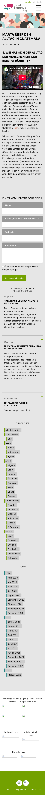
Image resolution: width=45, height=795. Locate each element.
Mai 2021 (12, 639)
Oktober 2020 (14, 604)
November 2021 (15, 661)
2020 (7, 573)
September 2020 (16, 600)
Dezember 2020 (15, 613)
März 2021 (13, 630)
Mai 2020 (12, 582)
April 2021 (12, 635)
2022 (7, 670)
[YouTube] (26, 783)
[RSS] (19, 783)
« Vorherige (16, 288)
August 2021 (14, 653)
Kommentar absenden (14, 278)
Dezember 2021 (15, 666)
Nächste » (29, 288)
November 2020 (16, 608)
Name (7, 205)
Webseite (9, 232)
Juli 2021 (12, 648)
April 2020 (13, 578)
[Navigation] (39, 8)
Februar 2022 (14, 675)
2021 (7, 617)
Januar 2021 (14, 622)
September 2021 (16, 657)
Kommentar (10, 245)
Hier (16, 128)
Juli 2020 (12, 591)
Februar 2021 (14, 626)
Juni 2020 (12, 586)
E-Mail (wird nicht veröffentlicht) (20, 218)
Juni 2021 (12, 644)
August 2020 (14, 595)
